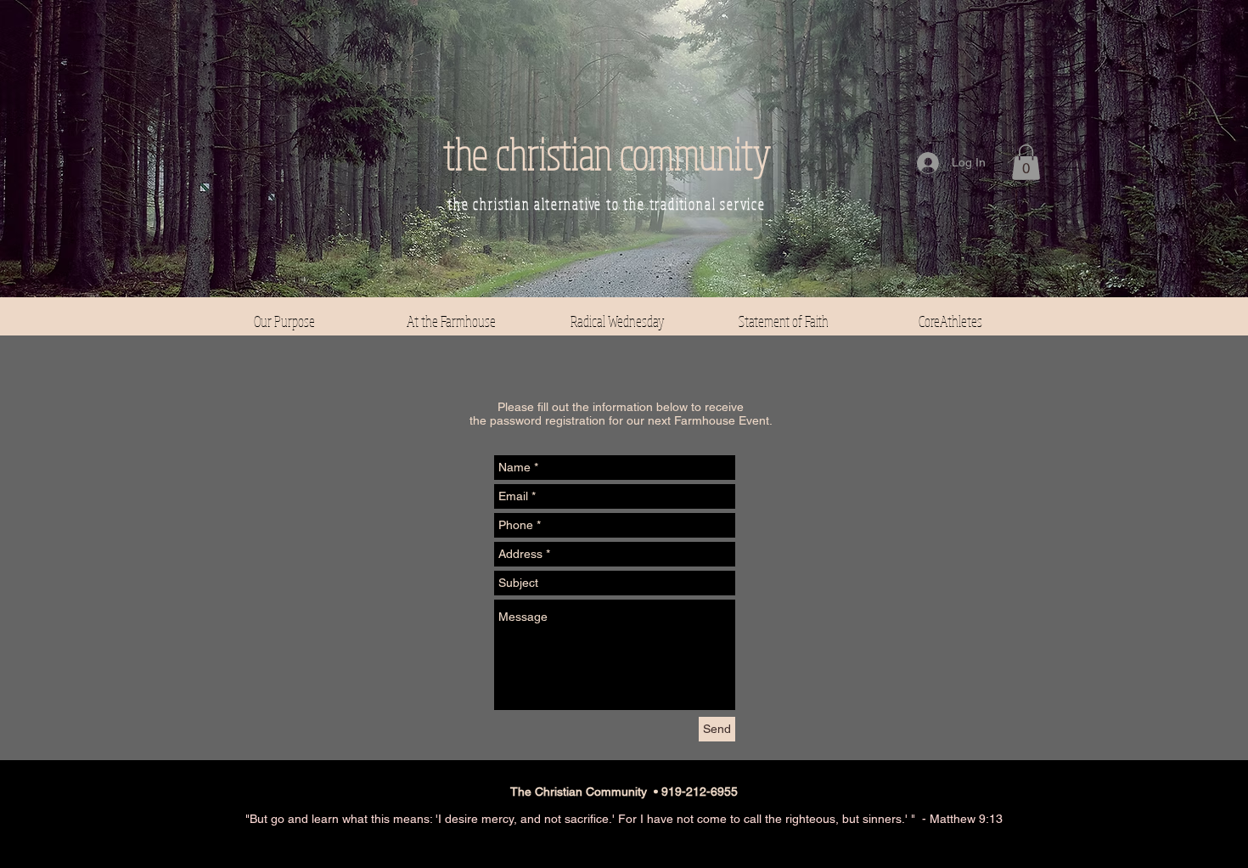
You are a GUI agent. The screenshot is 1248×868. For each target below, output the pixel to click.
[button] (1026, 162)
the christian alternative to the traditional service (606, 203)
